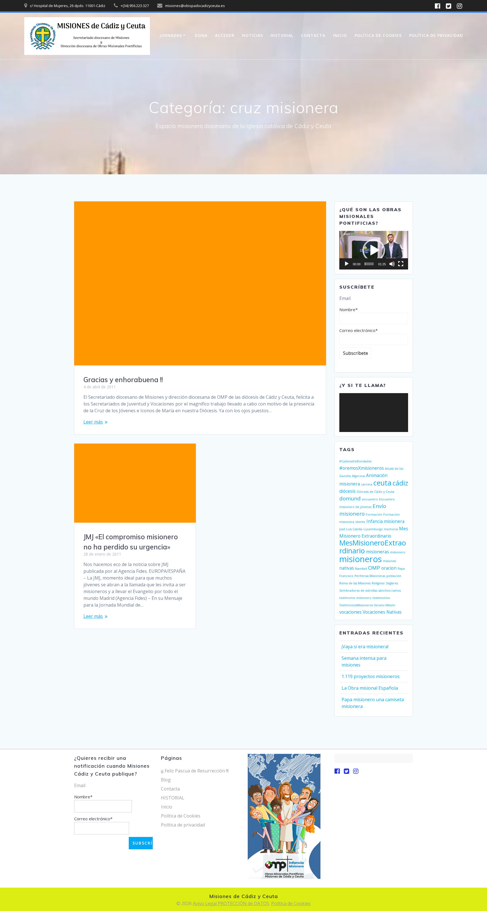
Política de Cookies (378, 35)
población (393, 576)
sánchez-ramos (389, 591)
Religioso (378, 583)
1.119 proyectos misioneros (371, 676)
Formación (374, 514)
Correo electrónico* (358, 330)
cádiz (400, 482)
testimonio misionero (355, 598)
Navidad (361, 569)
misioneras (377, 552)
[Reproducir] (346, 264)
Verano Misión (384, 605)
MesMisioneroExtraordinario (372, 546)
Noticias (252, 35)
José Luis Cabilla (350, 529)
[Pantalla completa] (401, 264)
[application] (373, 250)
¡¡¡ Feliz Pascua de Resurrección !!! (195, 771)
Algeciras (358, 476)
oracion (389, 568)
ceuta (382, 482)
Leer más (93, 422)
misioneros (360, 559)
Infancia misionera (385, 521)
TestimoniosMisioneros (356, 605)
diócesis (347, 491)
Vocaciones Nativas (382, 612)
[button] (373, 250)
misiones (389, 561)
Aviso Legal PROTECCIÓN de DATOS (231, 903)
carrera (366, 484)
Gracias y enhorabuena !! (123, 379)
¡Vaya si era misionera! (365, 646)
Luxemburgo (373, 529)
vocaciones (350, 612)
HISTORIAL (282, 35)
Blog (166, 780)
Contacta (313, 35)
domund (350, 498)
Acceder (224, 35)
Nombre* (348, 309)
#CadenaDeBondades (355, 461)
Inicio (340, 35)
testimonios (381, 598)
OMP (374, 567)
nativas (346, 568)
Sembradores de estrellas (358, 591)
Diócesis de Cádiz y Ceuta (375, 492)
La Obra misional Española (370, 688)
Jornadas (171, 35)
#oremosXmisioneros (361, 468)
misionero (397, 552)
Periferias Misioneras (370, 576)
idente (360, 522)
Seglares (392, 583)
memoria (391, 529)
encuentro (370, 499)
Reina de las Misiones (355, 583)
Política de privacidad (436, 35)
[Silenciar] (392, 264)
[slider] (369, 263)
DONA (201, 35)
